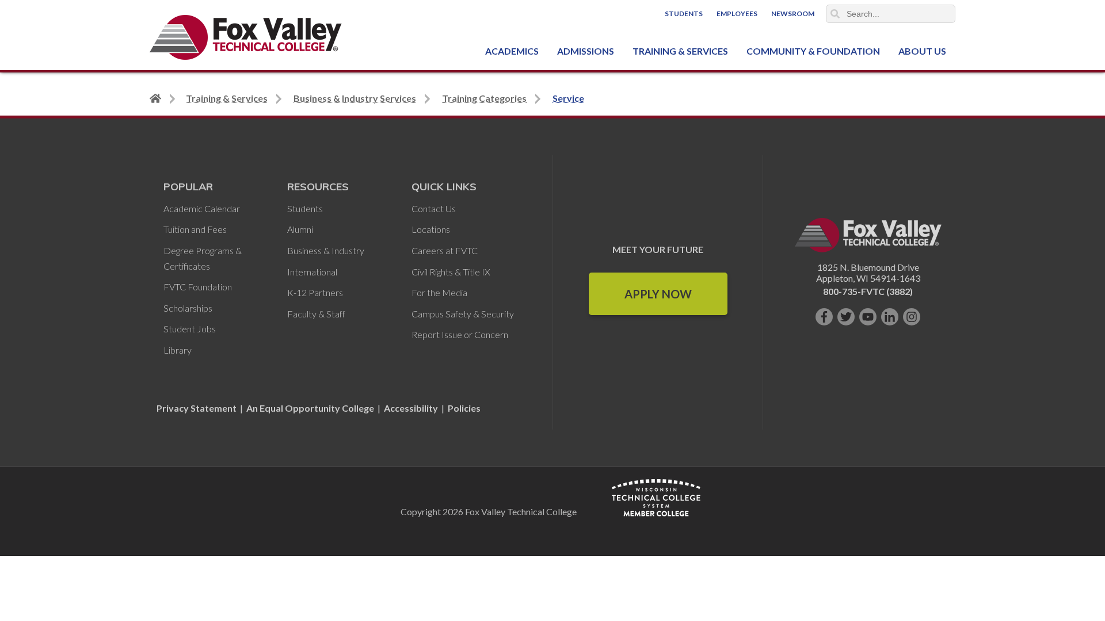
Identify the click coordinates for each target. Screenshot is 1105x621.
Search (835, 14)
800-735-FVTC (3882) (868, 291)
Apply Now (658, 294)
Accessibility (411, 407)
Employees (737, 13)
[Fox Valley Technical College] (246, 37)
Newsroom (792, 13)
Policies (464, 407)
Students (684, 13)
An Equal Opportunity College (310, 407)
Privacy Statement (197, 407)
